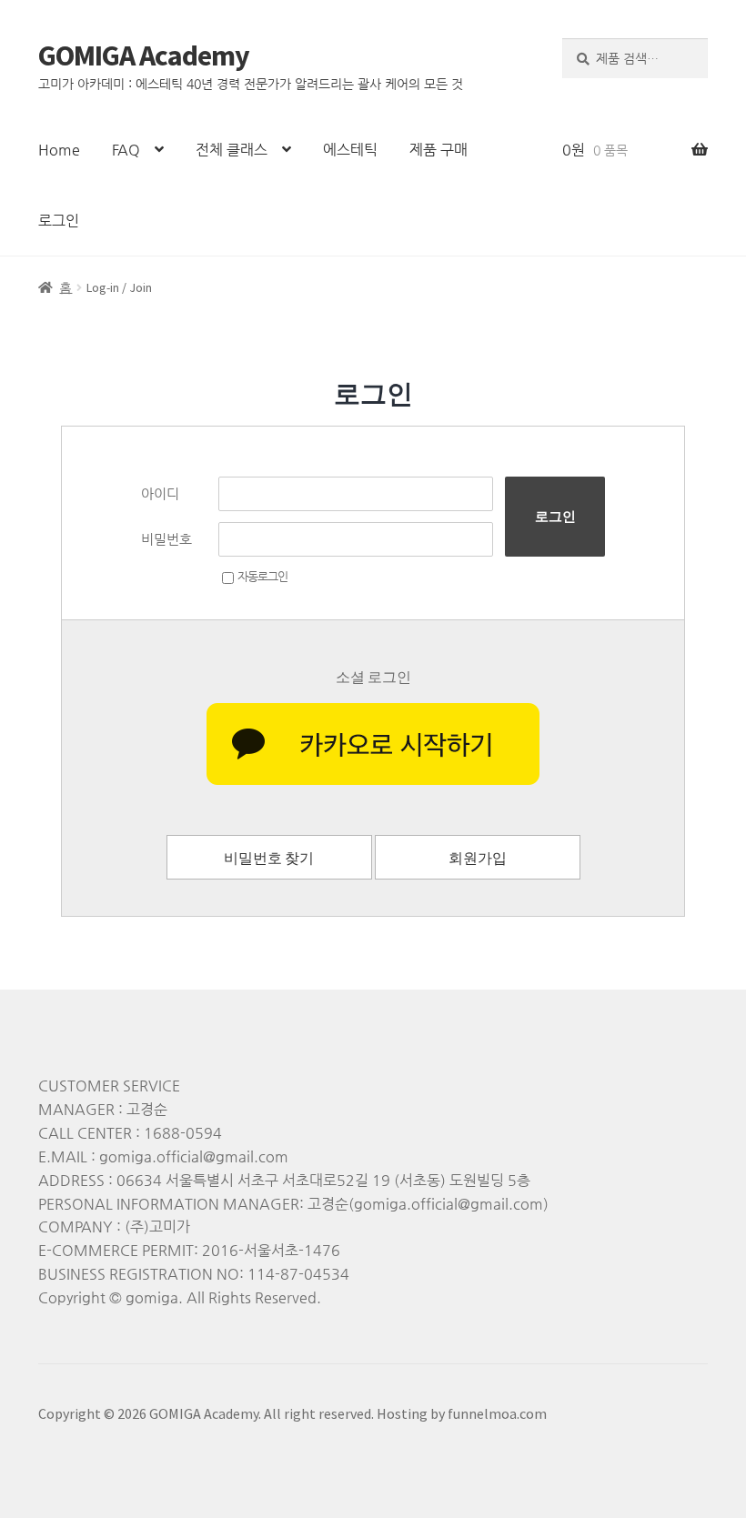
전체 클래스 (231, 149)
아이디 (160, 493)
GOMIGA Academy (143, 55)
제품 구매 (438, 149)
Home (59, 149)
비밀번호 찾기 (269, 858)
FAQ (126, 149)
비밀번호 (166, 539)
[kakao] (373, 744)
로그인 (58, 220)
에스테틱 (350, 149)
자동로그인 (262, 576)
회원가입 (478, 858)
